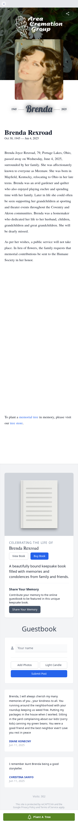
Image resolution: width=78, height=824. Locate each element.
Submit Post (39, 673)
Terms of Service (49, 807)
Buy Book (39, 556)
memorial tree (28, 417)
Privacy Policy (28, 807)
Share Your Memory (24, 609)
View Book (18, 556)
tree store (16, 423)
